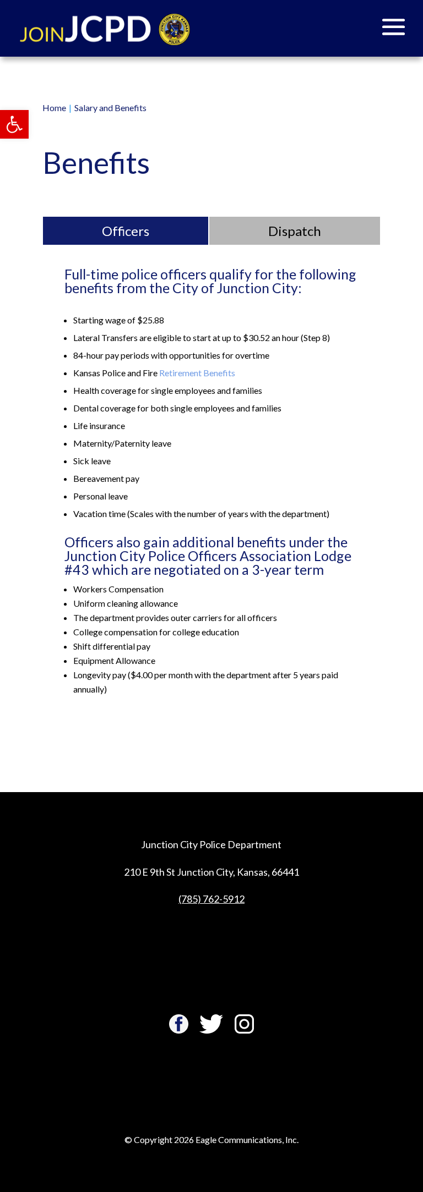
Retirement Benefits (197, 372)
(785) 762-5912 (211, 899)
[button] (14, 124)
